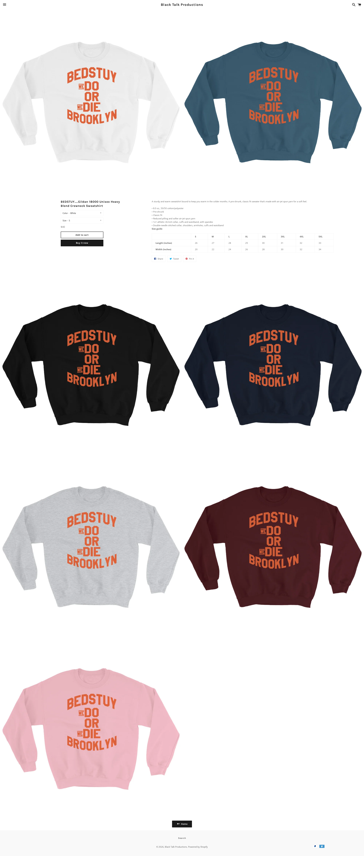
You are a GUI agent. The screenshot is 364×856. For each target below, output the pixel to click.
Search (182, 838)
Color (65, 213)
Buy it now (82, 243)
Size (64, 220)
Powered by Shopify (198, 846)
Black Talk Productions (182, 5)
